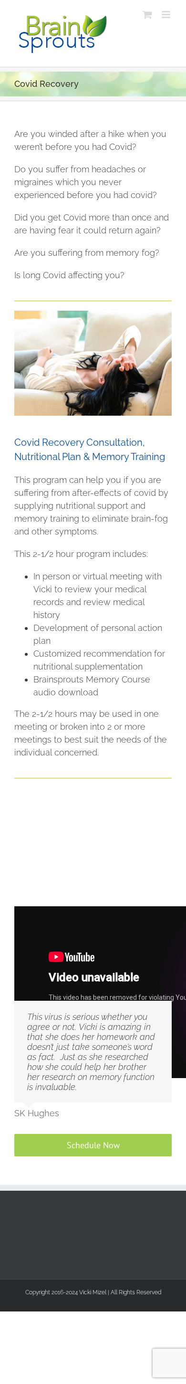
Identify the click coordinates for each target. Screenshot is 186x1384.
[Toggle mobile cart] (147, 15)
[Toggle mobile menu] (167, 15)
